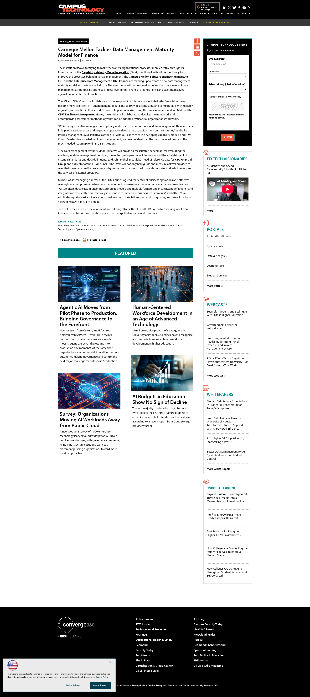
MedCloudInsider (204, 634)
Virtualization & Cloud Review (154, 665)
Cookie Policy (155, 685)
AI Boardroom (144, 619)
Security (193, 22)
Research (171, 13)
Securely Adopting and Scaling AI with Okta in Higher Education (227, 313)
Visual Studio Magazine (208, 665)
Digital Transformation (171, 22)
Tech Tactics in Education (209, 655)
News (119, 13)
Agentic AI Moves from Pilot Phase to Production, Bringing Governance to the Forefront (88, 315)
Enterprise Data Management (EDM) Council (101, 81)
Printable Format (96, 239)
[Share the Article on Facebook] (197, 41)
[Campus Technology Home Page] (81, 9)
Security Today (145, 650)
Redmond (142, 645)
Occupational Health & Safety (154, 640)
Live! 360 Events (204, 629)
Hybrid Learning (118, 22)
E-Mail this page (71, 239)
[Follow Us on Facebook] (239, 7)
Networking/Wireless (142, 22)
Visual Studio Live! (147, 671)
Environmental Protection (151, 629)
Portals (215, 229)
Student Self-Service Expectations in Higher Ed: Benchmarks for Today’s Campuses (227, 404)
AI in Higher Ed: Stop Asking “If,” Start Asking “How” (225, 440)
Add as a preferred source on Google (209, 7)
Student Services (217, 275)
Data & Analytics (217, 256)
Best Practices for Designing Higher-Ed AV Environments (224, 533)
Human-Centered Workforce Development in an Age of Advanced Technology (162, 315)
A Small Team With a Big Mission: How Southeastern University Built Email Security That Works (227, 361)
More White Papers (218, 469)
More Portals (215, 286)
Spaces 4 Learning (205, 650)
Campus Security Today (208, 624)
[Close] (110, 662)
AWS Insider (143, 624)
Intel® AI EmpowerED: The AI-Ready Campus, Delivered (224, 516)
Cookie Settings (73, 685)
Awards (156, 13)
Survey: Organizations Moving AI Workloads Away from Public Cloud (90, 419)
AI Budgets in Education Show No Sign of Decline (159, 399)
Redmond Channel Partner (210, 645)
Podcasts (184, 13)
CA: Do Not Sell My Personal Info (200, 685)
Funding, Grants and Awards (74, 41)
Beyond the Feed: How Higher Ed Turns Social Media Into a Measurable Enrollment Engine (227, 497)
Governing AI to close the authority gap (222, 326)
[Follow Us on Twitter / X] (229, 7)
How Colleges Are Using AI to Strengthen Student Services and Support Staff (227, 572)
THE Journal (201, 660)
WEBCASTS (217, 304)
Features (129, 13)
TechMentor (143, 655)
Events (216, 13)
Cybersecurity (215, 246)
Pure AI (198, 640)
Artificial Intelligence (219, 236)
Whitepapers (220, 394)
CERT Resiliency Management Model (80, 114)
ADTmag (199, 619)
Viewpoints (143, 13)
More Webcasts (216, 375)
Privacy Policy (234, 96)
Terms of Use (175, 685)
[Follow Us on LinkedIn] (224, 7)
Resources (201, 13)
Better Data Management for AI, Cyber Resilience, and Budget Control (226, 455)
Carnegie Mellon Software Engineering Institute (158, 76)
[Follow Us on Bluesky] (234, 7)
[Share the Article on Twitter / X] (197, 53)
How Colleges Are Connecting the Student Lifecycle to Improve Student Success (227, 551)
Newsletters (232, 13)
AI (103, 22)
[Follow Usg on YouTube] (244, 7)
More (245, 13)
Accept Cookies (100, 685)
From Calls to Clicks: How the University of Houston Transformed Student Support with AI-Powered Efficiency (225, 423)
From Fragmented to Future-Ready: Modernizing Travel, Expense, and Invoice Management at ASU (224, 343)
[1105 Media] (77, 654)
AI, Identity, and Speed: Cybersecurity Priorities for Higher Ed (227, 169)
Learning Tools (215, 265)
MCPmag (141, 634)
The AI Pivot (143, 660)
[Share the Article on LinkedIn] (197, 47)
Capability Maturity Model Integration (105, 72)
